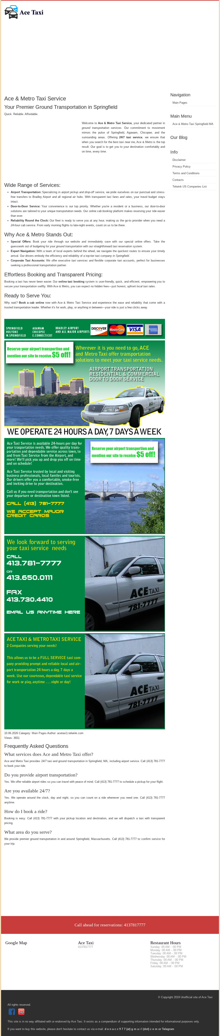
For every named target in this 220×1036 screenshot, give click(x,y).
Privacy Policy (182, 166)
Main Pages (180, 102)
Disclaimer (179, 159)
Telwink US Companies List (190, 186)
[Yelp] (22, 1014)
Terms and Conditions (186, 173)
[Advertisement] (110, 59)
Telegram (168, 1029)
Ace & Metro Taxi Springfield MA (193, 124)
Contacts (178, 179)
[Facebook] (12, 1014)
